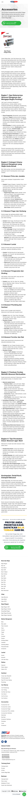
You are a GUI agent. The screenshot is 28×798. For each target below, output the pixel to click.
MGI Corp (15, 791)
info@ (3, 759)
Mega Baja (23, 791)
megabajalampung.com (9, 759)
